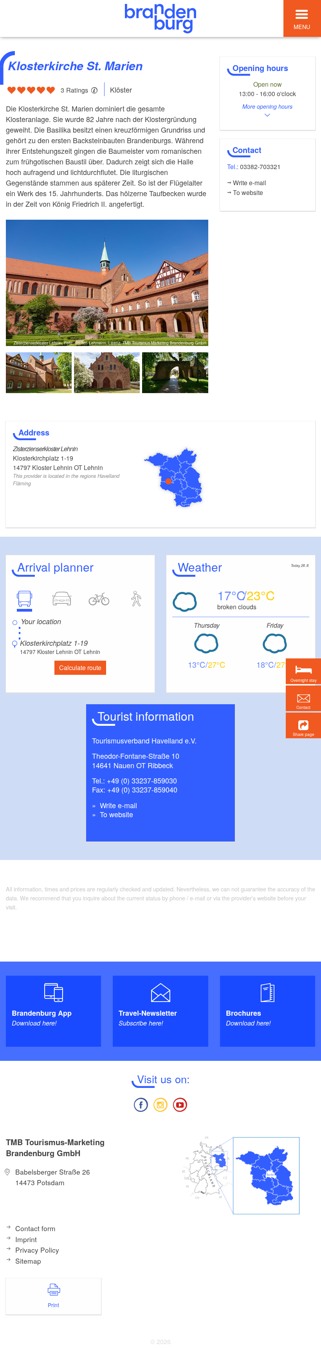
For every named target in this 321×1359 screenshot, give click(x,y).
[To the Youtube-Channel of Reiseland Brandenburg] (180, 1104)
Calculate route (80, 667)
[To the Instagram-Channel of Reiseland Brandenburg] (160, 1104)
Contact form (35, 1228)
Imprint (26, 1239)
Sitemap (28, 1261)
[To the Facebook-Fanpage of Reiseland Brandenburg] (140, 1104)
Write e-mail (117, 805)
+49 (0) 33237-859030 (142, 780)
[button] (303, 725)
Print (53, 1305)
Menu (302, 26)
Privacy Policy (37, 1250)
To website (115, 814)
